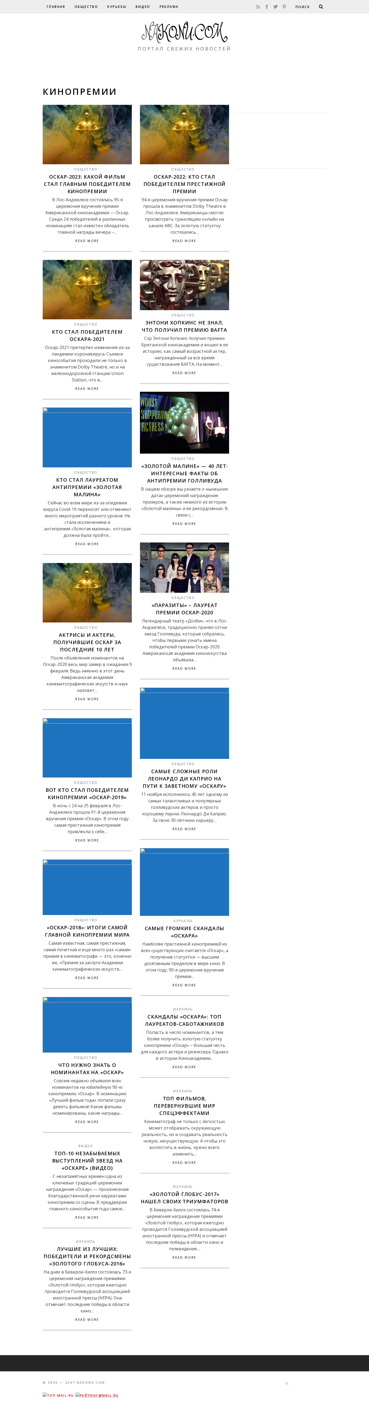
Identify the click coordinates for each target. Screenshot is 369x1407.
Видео (143, 6)
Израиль (183, 1009)
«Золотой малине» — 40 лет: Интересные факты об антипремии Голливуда (184, 473)
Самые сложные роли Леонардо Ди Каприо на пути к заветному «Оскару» (185, 778)
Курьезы (116, 6)
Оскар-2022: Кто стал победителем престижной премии (184, 184)
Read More (87, 241)
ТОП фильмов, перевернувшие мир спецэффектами (184, 1105)
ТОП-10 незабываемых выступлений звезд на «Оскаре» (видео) (87, 1160)
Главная (56, 6)
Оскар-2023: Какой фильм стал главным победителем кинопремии (87, 184)
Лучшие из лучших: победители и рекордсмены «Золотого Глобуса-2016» (87, 1256)
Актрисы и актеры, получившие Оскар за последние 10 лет (87, 642)
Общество (86, 6)
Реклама (169, 6)
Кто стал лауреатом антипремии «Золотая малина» (87, 487)
